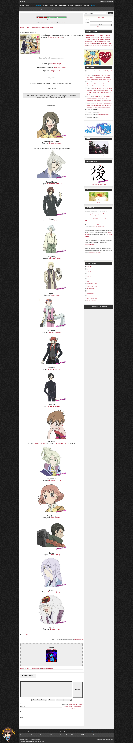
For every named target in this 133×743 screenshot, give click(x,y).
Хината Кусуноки (41, 443)
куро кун (89, 266)
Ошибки (62, 9)
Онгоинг (102, 37)
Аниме (51, 5)
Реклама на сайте (99, 307)
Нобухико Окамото (55, 258)
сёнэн (92, 45)
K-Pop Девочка (77, 706)
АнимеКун (23, 1)
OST (56, 5)
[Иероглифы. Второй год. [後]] (98, 182)
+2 (61, 17)
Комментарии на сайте (27, 675)
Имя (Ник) (22, 706)
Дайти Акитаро (55, 64)
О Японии (70, 5)
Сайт (21, 717)
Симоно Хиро (55, 629)
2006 (86, 47)
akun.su (102, 1)
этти (102, 43)
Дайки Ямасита (61, 443)
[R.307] (98, 200)
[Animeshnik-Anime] (51, 661)
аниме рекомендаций (95, 252)
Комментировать (63, 22)
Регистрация (101, 17)
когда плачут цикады (92, 283)
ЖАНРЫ (22, 5)
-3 (38, 17)
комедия (101, 35)
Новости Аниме (36, 27)
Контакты (86, 5)
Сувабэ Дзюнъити (54, 369)
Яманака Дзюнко (60, 67)
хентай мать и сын (91, 300)
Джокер (96, 81)
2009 (110, 45)
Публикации (62, 5)
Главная (38, 5)
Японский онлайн (91, 161)
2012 (95, 41)
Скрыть (72, 708)
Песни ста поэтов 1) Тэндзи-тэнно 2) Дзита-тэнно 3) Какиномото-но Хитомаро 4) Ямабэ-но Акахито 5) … (98, 83)
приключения (91, 35)
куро (88, 278)
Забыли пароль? (100, 26)
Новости (28, 27)
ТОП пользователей (86, 9)
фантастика (95, 37)
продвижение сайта (108, 739)
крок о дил (97, 75)
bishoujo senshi (90, 293)
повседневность (104, 41)
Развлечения (78, 5)
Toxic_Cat (96, 88)
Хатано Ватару (54, 555)
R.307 (98, 202)
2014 (91, 41)
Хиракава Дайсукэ (54, 592)
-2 (41, 17)
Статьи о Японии (99, 45)
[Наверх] (8, 734)
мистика (94, 39)
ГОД (27, 5)
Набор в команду (54, 9)
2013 (86, 39)
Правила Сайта (70, 9)
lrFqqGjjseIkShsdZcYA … (104, 114)
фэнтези (107, 37)
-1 (45, 17)
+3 (64, 17)
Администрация (44, 9)
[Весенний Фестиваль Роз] (98, 154)
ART (87, 189)
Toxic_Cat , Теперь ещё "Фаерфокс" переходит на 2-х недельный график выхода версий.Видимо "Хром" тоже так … (99, 77)
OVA (99, 43)
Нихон (88, 138)
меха (89, 45)
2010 (104, 45)
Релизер (51, 664)
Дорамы (93, 5)
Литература (101, 39)
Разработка (99, 739)
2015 (98, 41)
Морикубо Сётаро (54, 480)
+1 (57, 17)
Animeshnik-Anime (78, 639)
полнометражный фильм (91, 43)
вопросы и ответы (90, 244)
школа (90, 39)
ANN (27, 634)
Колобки (66, 706)
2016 (104, 43)
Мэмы (70, 706)
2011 (86, 45)
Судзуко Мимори (55, 143)
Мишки (80, 704)
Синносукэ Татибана (54, 184)
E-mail (21, 711)
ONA (107, 43)
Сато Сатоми (55, 518)
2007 (107, 45)
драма (108, 35)
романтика (88, 37)
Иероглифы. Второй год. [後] (99, 184)
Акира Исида (54, 295)
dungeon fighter (90, 288)
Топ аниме (95, 9)
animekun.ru (109, 1)
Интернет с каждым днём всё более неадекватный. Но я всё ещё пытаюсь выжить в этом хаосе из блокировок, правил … (99, 105)
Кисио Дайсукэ (55, 221)
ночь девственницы (92, 295)
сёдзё (110, 43)
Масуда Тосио (55, 71)
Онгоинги (45, 5)
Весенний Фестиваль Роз (98, 156)
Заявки (77, 9)
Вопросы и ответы (24, 9)
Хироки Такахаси (55, 332)
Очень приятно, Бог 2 (47, 27)
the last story (90, 291)
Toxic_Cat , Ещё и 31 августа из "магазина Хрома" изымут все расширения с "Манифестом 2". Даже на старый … (99, 98)
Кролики (75, 704)
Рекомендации (34, 9)
